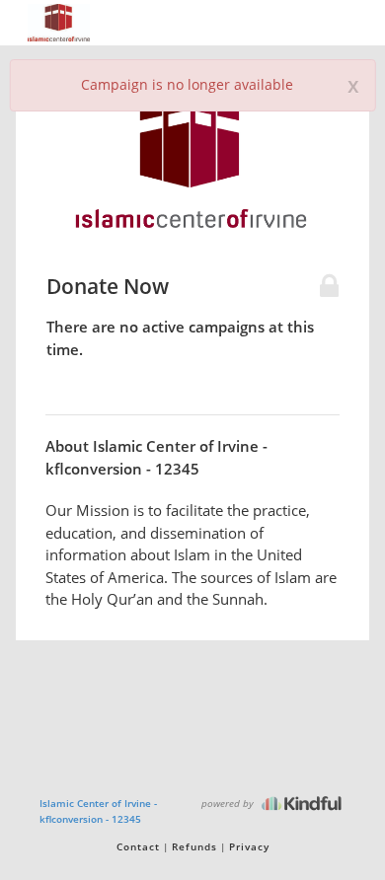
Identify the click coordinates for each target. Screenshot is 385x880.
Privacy (249, 846)
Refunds (194, 846)
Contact (138, 846)
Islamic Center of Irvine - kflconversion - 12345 (98, 811)
